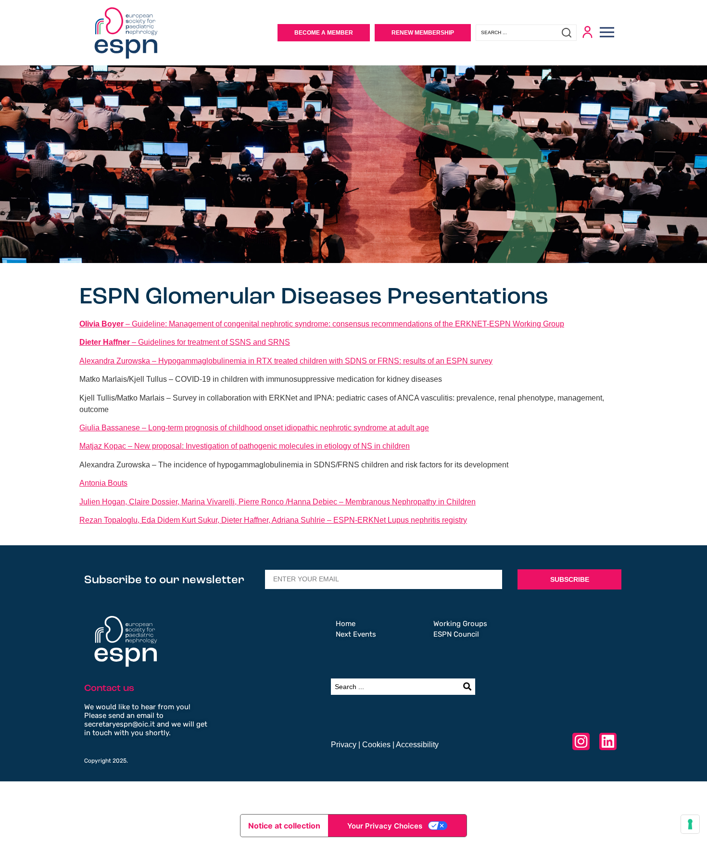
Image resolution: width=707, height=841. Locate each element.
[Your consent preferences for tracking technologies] (690, 824)
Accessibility (417, 745)
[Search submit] (569, 32)
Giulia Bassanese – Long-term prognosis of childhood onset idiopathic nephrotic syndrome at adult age (254, 428)
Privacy (343, 745)
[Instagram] (581, 741)
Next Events (356, 634)
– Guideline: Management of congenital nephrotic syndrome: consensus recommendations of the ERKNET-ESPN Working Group (321, 324)
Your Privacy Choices (384, 825)
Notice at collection (284, 825)
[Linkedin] (608, 741)
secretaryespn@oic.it (119, 724)
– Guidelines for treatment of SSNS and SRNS (184, 342)
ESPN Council (456, 634)
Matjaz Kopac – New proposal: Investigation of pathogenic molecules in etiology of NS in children (244, 446)
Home (345, 623)
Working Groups (460, 623)
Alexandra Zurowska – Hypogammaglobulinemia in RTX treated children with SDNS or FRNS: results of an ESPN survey (285, 361)
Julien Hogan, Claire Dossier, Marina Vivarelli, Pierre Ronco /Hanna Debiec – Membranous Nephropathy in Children (277, 502)
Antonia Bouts (103, 483)
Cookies (376, 745)
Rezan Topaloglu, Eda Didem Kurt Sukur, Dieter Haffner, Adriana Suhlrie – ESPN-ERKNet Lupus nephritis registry (273, 520)
